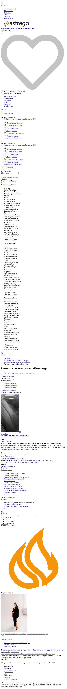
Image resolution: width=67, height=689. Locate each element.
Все (5, 494)
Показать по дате (10, 383)
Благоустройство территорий (14, 479)
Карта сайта (8, 676)
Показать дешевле (10, 385)
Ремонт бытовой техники (12, 505)
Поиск (3, 355)
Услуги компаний (10, 645)
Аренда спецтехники (11, 475)
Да (2, 6)
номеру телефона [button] (27, 685)
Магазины (7, 13)
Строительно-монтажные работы (15, 490)
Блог (5, 15)
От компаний (9, 521)
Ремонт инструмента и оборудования (17, 507)
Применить (4, 525)
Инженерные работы (11, 483)
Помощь (7, 17)
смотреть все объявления (13, 138)
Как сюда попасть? (7, 639)
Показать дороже (10, 387)
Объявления (8, 11)
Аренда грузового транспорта (14, 473)
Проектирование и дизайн (13, 487)
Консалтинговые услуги (12, 485)
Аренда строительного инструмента (16, 477)
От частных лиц (10, 523)
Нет (4, 6)
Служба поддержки (10, 679)
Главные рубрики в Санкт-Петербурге (17, 643)
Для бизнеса (8, 18)
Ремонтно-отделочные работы (14, 488)
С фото (7, 519)
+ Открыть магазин (10, 9)
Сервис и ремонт (10, 492)
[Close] (2, 4)
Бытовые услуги (9, 481)
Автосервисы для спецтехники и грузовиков (19, 503)
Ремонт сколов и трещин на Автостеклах (14, 436)
